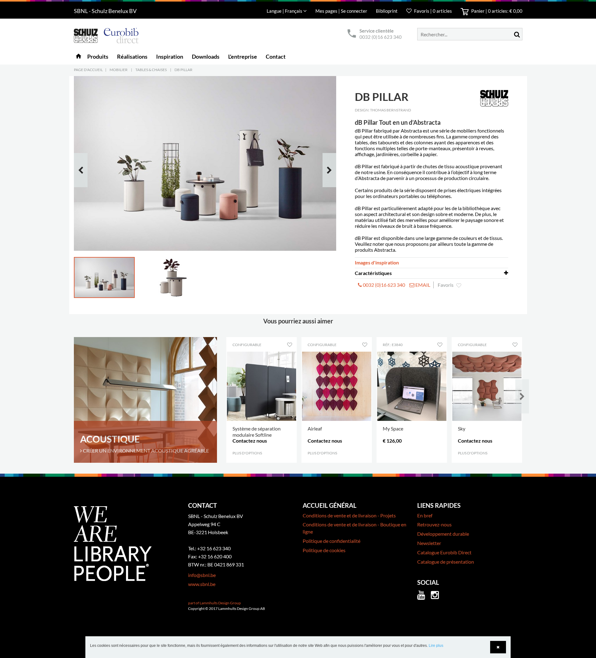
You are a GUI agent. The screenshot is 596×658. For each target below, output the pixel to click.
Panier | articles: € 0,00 (496, 11)
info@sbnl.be (202, 575)
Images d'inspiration (377, 262)
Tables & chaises (151, 69)
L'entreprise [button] (242, 56)
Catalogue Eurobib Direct (444, 552)
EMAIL (422, 285)
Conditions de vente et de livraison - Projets (349, 515)
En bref (424, 515)
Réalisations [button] (132, 56)
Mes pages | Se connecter (341, 11)
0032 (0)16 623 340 (380, 37)
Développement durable (443, 534)
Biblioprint (387, 11)
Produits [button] (97, 56)
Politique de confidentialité (331, 541)
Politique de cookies (324, 550)
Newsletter (429, 543)
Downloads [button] (205, 56)
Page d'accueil (88, 69)
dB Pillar (183, 69)
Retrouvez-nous (434, 524)
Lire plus (436, 645)
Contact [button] (276, 56)
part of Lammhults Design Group (214, 603)
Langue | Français (285, 11)
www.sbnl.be (201, 584)
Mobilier (119, 69)
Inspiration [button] (169, 56)
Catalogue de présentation (445, 562)
